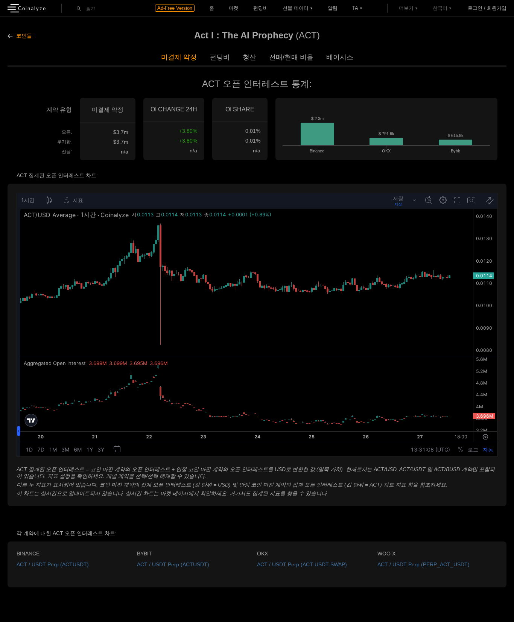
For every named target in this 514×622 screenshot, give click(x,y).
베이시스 (339, 57)
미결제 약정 (179, 57)
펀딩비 (260, 8)
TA (355, 8)
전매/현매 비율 (291, 57)
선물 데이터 (296, 8)
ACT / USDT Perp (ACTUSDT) (53, 564)
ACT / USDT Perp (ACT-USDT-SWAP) (302, 564)
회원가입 (496, 8)
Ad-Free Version (174, 8)
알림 (333, 8)
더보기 (406, 8)
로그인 (475, 8)
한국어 (440, 8)
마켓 (234, 8)
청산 (249, 57)
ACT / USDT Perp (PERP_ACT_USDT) (423, 564)
